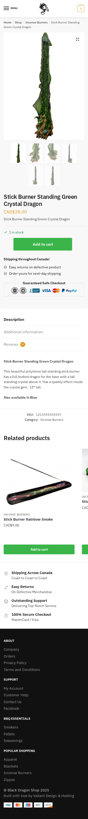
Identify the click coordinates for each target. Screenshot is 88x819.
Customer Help (16, 695)
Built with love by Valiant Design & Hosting (39, 795)
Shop (18, 22)
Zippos (9, 779)
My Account (13, 688)
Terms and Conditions (22, 669)
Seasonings (13, 740)
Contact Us (13, 701)
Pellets (9, 734)
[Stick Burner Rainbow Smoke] (39, 479)
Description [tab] (14, 319)
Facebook (11, 708)
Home (7, 22)
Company (11, 649)
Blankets (11, 766)
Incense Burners (36, 22)
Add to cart (43, 244)
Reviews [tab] (13, 344)
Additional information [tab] (23, 331)
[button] (77, 39)
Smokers (11, 727)
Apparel (10, 759)
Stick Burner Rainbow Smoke (28, 519)
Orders (9, 656)
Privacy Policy (15, 662)
